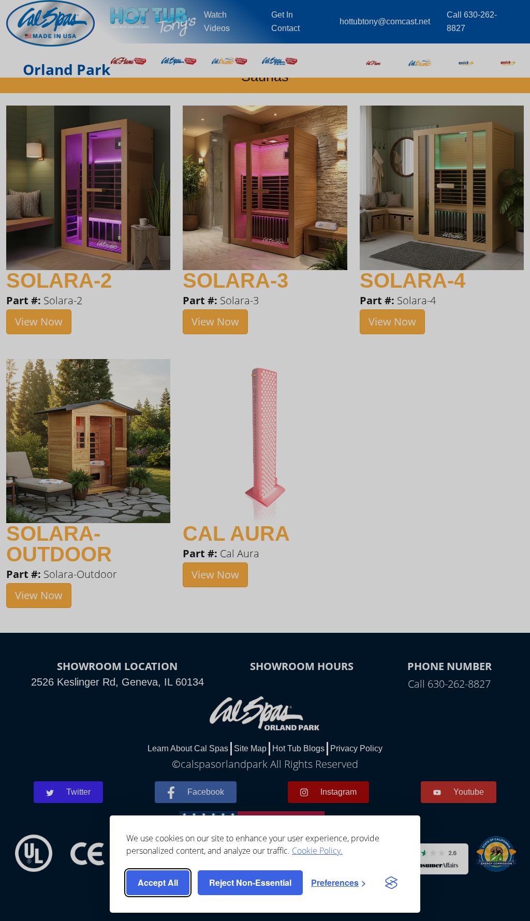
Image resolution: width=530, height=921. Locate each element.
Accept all (158, 882)
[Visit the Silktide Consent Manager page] (391, 882)
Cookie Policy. (317, 850)
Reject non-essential (250, 882)
